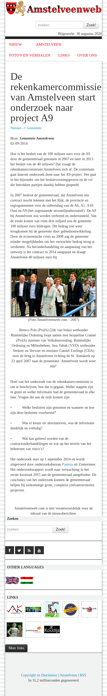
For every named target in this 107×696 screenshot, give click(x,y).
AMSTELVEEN (48, 44)
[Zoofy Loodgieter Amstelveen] (70, 618)
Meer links (16, 648)
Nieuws (15, 128)
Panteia (67, 464)
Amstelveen (68, 675)
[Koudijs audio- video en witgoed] (52, 638)
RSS (83, 675)
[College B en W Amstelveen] (33, 618)
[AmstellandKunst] (14, 618)
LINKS (64, 55)
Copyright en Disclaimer (39, 675)
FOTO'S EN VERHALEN (29, 55)
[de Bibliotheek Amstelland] (33, 638)
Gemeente (34, 128)
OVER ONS (87, 55)
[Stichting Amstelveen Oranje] (89, 618)
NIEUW (15, 44)
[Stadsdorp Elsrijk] (52, 618)
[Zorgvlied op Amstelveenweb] (14, 638)
